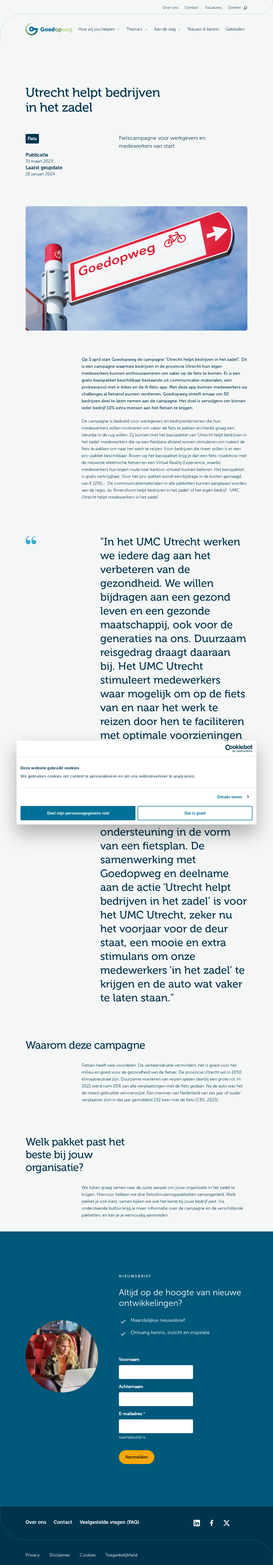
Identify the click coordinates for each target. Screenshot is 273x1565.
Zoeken (234, 7)
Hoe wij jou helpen (96, 29)
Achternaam (131, 1386)
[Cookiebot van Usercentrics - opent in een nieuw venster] (229, 748)
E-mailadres (130, 1413)
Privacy (33, 1555)
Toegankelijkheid (121, 1555)
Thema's (134, 29)
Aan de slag (165, 29)
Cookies (88, 1555)
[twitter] (226, 1522)
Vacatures (213, 7)
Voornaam (129, 1359)
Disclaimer (59, 1555)
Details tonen (229, 796)
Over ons (170, 7)
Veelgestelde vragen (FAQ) (109, 1522)
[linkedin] (197, 1522)
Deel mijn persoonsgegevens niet (78, 813)
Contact (192, 7)
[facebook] (211, 1522)
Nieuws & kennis (203, 29)
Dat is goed (195, 813)
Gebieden (235, 29)
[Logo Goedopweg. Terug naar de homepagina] (49, 29)
